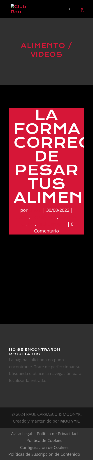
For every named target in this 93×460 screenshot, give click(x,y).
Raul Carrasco (51, 224)
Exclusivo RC (44, 217)
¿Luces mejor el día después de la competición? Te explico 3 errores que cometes (45, 277)
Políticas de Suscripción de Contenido (44, 454)
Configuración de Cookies (44, 447)
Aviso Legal (21, 433)
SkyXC (35, 210)
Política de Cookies (44, 440)
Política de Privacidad (57, 433)
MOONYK (69, 421)
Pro (31, 224)
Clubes (21, 217)
